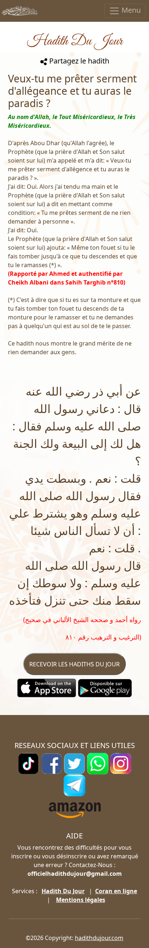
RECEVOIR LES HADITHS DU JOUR (74, 664)
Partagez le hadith (78, 61)
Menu (130, 10)
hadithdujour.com (99, 938)
